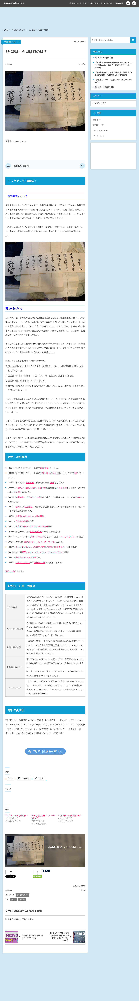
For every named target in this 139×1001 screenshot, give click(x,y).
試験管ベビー (30, 542)
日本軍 (59, 488)
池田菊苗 (20, 497)
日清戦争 (20, 488)
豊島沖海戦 (31, 488)
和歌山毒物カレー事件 (26, 557)
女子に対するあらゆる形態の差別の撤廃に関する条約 (40, 547)
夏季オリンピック (30, 552)
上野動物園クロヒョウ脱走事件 (30, 516)
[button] (128, 3)
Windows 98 (39, 562)
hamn (9, 64)
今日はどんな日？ (11, 42)
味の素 (78, 497)
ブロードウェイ (37, 537)
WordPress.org (99, 136)
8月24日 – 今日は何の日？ (104, 87)
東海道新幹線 (36, 531)
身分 (55, 473)
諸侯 (48, 473)
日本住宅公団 (22, 521)
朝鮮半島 (42, 488)
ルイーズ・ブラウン (47, 542)
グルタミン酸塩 (35, 497)
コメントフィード (100, 130)
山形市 (19, 507)
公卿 (42, 473)
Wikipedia (10, 571)
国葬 (52, 482)
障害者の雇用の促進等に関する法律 (32, 526)
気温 (26, 507)
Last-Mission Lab (14, 3)
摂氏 (30, 507)
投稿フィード (98, 125)
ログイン (96, 120)
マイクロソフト (23, 562)
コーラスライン (67, 537)
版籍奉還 (44, 468)
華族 (75, 473)
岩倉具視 (30, 482)
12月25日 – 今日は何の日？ (70, 816)
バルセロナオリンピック (51, 552)
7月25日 (13, 899)
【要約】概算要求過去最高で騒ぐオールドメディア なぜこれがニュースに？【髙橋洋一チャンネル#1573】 (114, 65)
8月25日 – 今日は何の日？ (16, 816)
